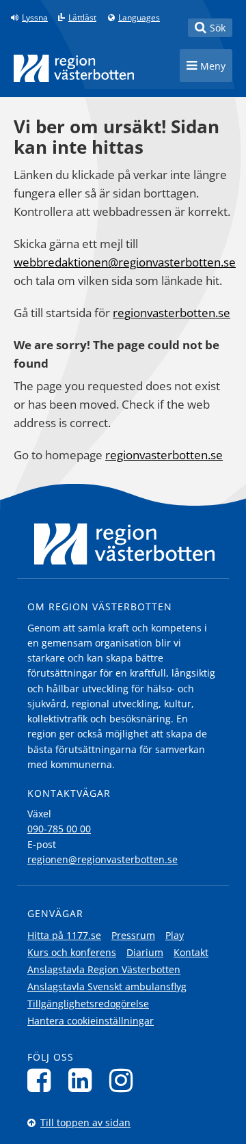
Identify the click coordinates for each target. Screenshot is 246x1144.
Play (174, 935)
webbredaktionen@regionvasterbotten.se (125, 262)
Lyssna (35, 18)
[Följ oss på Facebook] (42, 1080)
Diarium (144, 952)
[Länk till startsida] (74, 68)
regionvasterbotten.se (171, 313)
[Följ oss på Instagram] (124, 1080)
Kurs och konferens (71, 952)
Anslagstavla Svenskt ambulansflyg (107, 986)
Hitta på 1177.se (64, 935)
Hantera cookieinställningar (90, 1020)
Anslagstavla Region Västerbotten (103, 969)
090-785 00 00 (59, 828)
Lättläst (82, 18)
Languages (139, 18)
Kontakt (191, 952)
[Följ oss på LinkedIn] (83, 1080)
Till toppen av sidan (85, 1122)
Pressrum (133, 935)
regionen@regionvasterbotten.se (102, 859)
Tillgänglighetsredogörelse (88, 1003)
